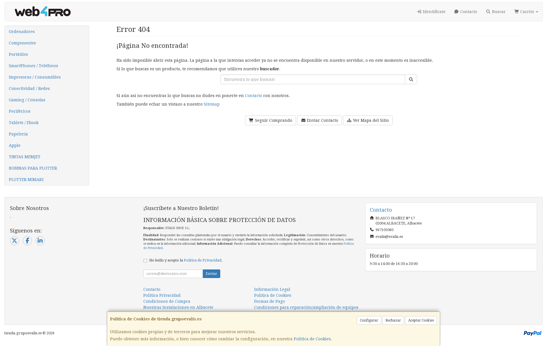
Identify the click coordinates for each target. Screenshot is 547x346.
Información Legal (272, 289)
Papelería (18, 134)
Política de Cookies (312, 339)
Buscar (498, 11)
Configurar (369, 320)
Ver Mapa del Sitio (370, 120)
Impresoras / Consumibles (35, 77)
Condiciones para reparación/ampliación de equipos (306, 307)
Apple (15, 145)
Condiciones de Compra (166, 301)
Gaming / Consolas (27, 100)
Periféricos (19, 111)
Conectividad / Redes (29, 88)
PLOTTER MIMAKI (26, 179)
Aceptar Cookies (421, 320)
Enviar (211, 274)
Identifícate (434, 11)
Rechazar (393, 320)
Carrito (527, 11)
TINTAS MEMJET (24, 157)
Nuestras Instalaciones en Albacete (178, 307)
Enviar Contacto (322, 120)
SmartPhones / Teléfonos (33, 65)
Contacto (468, 11)
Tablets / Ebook (23, 122)
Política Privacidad (162, 295)
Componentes (22, 43)
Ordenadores (22, 31)
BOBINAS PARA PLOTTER (33, 168)
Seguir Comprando (273, 120)
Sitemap (212, 104)
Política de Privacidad (202, 260)
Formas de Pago (269, 301)
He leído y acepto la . (186, 260)
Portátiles (18, 54)
